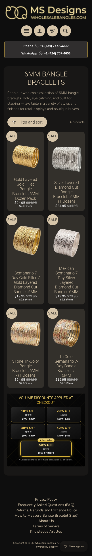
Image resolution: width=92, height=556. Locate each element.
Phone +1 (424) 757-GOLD (46, 46)
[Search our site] (65, 30)
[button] (27, 122)
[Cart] (52, 30)
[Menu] (26, 30)
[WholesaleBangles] (46, 13)
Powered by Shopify (46, 546)
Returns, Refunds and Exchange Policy (46, 510)
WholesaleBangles (45, 543)
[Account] (39, 30)
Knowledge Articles (46, 531)
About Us (46, 520)
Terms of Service (46, 526)
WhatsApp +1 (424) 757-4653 (46, 53)
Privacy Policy (46, 499)
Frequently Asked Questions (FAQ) (46, 504)
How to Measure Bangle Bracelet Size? (46, 515)
